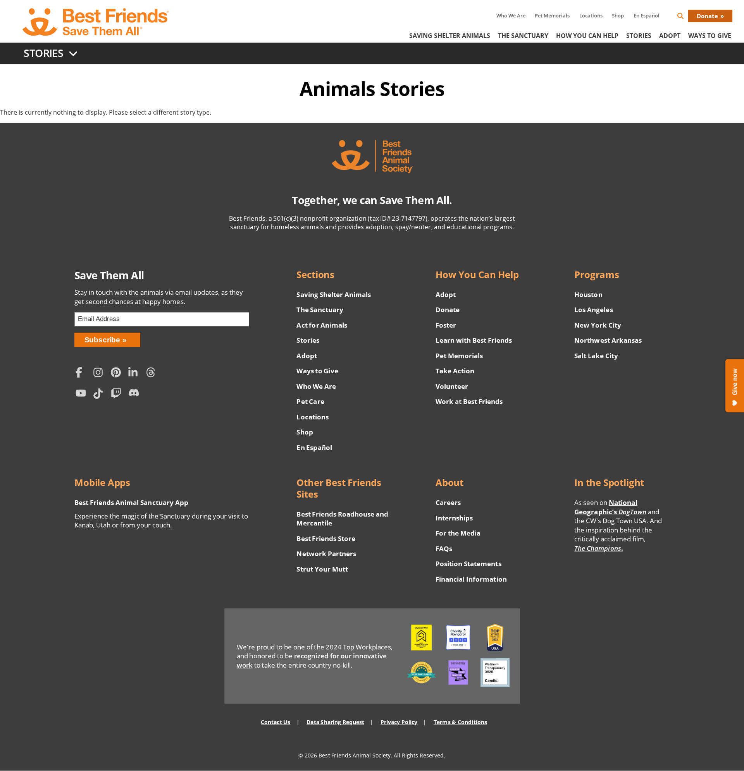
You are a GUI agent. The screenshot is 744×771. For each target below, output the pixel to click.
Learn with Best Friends (474, 340)
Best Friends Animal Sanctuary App (131, 502)
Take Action (455, 370)
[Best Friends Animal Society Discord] (135, 394)
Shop (618, 15)
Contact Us (275, 722)
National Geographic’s (610, 507)
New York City (597, 325)
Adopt (669, 35)
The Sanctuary (523, 35)
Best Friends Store (325, 538)
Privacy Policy (399, 722)
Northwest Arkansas (608, 340)
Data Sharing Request (335, 722)
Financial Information (471, 579)
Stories (638, 35)
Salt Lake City (596, 355)
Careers (448, 502)
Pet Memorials (552, 15)
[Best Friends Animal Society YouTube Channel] (82, 394)
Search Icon (687, 17)
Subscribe (102, 340)
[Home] (96, 22)
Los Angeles (593, 309)
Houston (588, 294)
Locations (591, 15)
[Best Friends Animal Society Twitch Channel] (118, 394)
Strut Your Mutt (322, 569)
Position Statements (468, 563)
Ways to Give (317, 370)
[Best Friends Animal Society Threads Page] (153, 373)
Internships (454, 517)
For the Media (458, 533)
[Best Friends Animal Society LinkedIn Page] (135, 373)
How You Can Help (587, 35)
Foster (446, 325)
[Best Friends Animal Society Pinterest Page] (118, 373)
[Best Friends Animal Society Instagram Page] (100, 373)
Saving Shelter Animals (449, 35)
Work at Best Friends (469, 401)
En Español (647, 15)
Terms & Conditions (460, 722)
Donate (707, 16)
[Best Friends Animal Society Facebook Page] (82, 373)
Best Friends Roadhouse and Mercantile (342, 519)
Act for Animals (321, 325)
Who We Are (510, 15)
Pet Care (310, 401)
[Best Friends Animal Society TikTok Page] (100, 394)
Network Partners (326, 553)
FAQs (444, 548)
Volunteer (452, 386)
